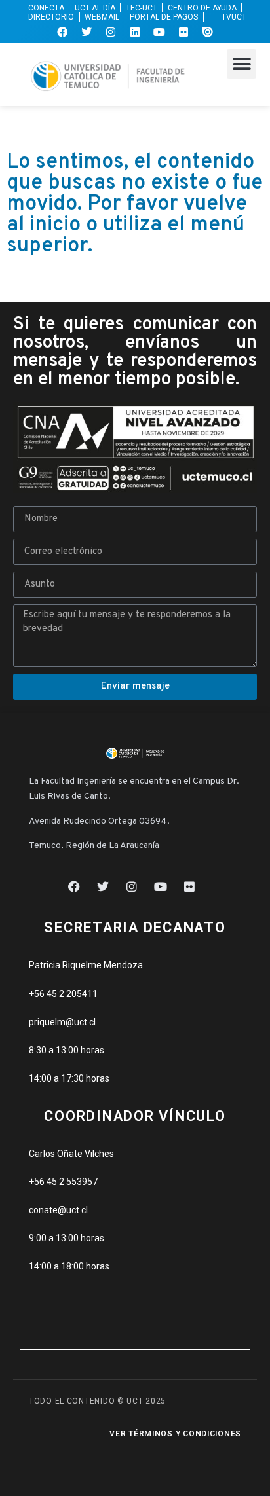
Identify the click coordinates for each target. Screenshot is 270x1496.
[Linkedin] (135, 32)
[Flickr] (183, 32)
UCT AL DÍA (95, 7)
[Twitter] (86, 32)
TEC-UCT (141, 7)
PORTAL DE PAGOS (164, 17)
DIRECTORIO (51, 17)
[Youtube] (159, 32)
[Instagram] (110, 32)
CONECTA (46, 7)
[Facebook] (62, 32)
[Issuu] (207, 32)
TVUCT (234, 17)
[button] (241, 64)
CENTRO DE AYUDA (202, 7)
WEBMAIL (102, 17)
